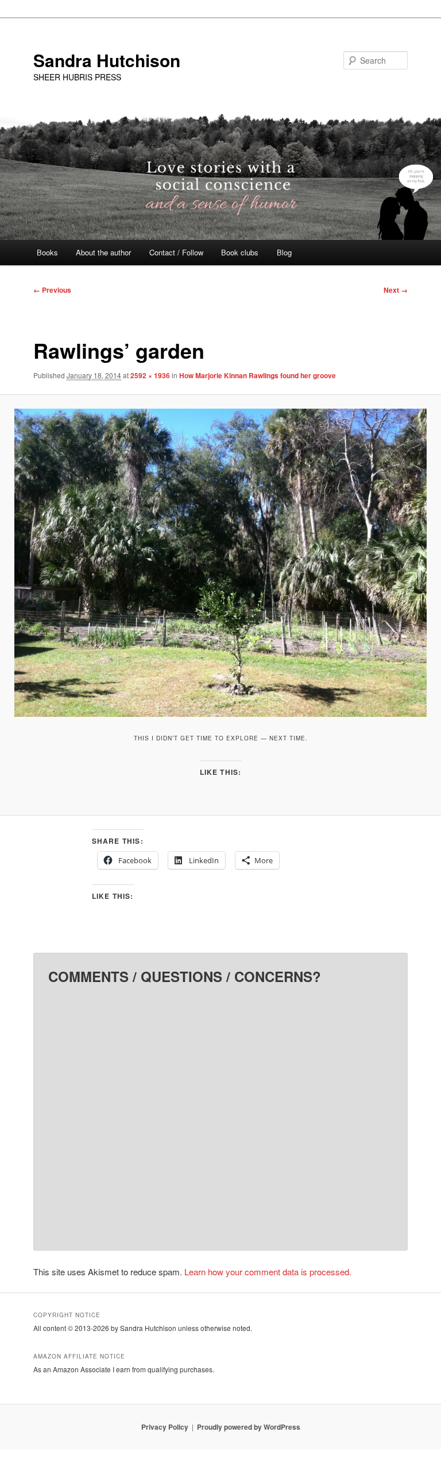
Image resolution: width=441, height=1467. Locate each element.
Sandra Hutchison (106, 60)
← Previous (52, 290)
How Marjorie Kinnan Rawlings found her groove (257, 375)
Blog (284, 252)
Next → (396, 290)
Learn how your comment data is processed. (267, 1272)
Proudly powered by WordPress (248, 1427)
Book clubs (239, 252)
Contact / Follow (176, 252)
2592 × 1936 (150, 375)
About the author (103, 252)
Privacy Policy (164, 1427)
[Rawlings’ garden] (220, 562)
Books (47, 252)
